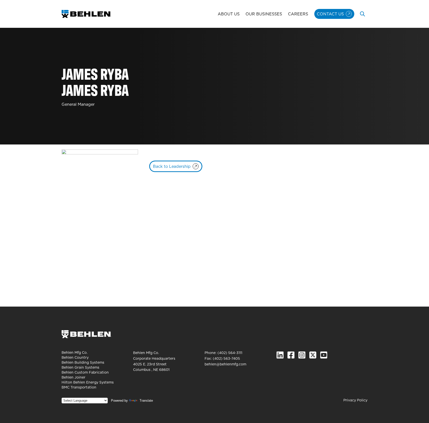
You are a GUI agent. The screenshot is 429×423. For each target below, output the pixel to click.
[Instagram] (302, 355)
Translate (146, 400)
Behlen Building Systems (83, 362)
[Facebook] (291, 355)
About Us (229, 14)
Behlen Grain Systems (80, 367)
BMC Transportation (79, 387)
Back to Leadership (172, 166)
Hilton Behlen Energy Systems (88, 382)
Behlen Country (75, 357)
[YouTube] (324, 355)
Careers (298, 14)
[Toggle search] (362, 14)
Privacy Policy (355, 400)
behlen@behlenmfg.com (225, 364)
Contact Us (330, 14)
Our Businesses (264, 14)
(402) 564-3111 (229, 352)
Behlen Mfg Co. (74, 352)
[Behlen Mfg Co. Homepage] (86, 14)
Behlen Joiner (73, 377)
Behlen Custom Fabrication (85, 372)
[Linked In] (280, 355)
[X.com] (313, 355)
